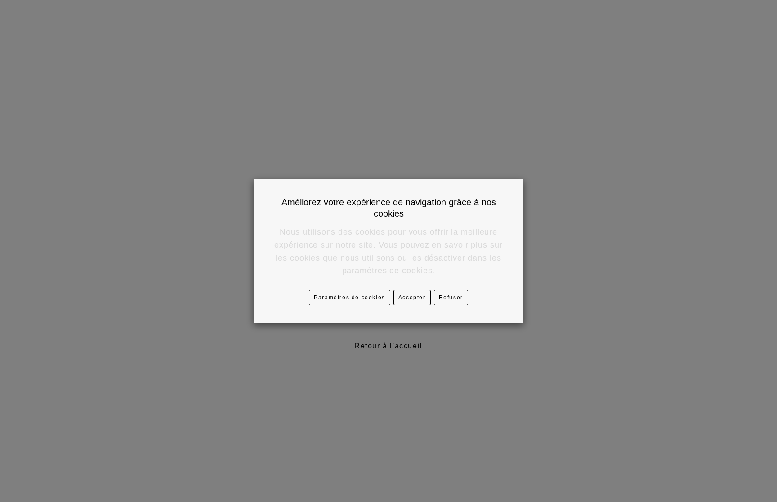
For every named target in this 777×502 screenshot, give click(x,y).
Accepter (412, 297)
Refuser (451, 297)
